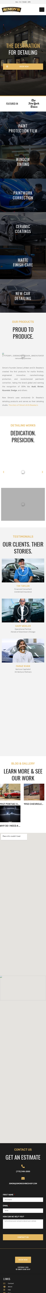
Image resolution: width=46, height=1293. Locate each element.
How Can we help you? (13, 1217)
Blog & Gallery (23, 763)
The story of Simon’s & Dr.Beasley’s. (23, 405)
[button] (3, 472)
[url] (34, 792)
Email (5, 1206)
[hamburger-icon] (41, 9)
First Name (8, 1195)
